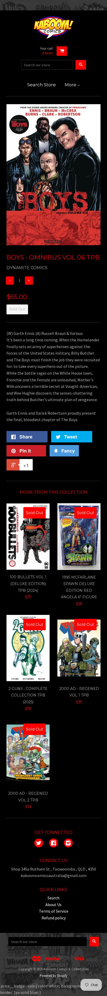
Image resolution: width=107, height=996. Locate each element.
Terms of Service (53, 911)
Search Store (41, 84)
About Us (53, 904)
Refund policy (54, 917)
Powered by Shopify (53, 975)
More (71, 84)
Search (53, 897)
